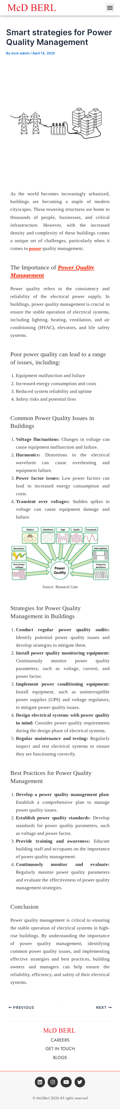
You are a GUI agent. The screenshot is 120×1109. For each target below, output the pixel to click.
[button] (109, 7)
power (35, 248)
